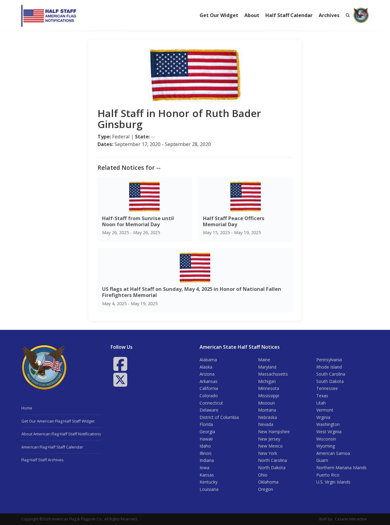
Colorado (209, 395)
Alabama (208, 359)
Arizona (207, 374)
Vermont (324, 410)
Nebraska (267, 417)
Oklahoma (268, 482)
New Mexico (270, 446)
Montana (267, 410)
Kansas (207, 475)
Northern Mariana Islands (341, 467)
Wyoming (325, 446)
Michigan (267, 381)
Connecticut (211, 403)
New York (267, 453)
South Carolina (330, 374)
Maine (264, 359)
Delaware (209, 410)
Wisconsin (326, 439)
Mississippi (268, 395)
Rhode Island (329, 367)
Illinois (206, 453)
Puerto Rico (327, 475)
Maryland (267, 367)
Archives (329, 15)
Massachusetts (273, 374)
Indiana (207, 460)
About (251, 15)
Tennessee (327, 388)
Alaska (206, 367)
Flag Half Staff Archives (42, 459)
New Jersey (269, 439)
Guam (322, 460)
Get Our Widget (219, 15)
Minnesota (268, 388)
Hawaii (206, 439)
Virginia (323, 417)
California (209, 388)
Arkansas (209, 381)
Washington (328, 424)
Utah (321, 403)
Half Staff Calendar (289, 15)
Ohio (263, 475)
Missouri (266, 403)
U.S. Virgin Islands (333, 482)
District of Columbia (219, 417)
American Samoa (333, 453)
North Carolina (272, 460)
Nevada (265, 424)
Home (26, 408)
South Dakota (330, 381)
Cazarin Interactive (351, 519)
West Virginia (329, 431)
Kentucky (209, 482)
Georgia (207, 431)
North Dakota (271, 467)
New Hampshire (274, 431)
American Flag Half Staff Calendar (52, 447)
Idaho (205, 446)
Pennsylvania (329, 359)
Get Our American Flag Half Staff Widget (57, 421)
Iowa (204, 467)
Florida (206, 424)
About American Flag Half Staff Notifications (61, 434)
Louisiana (209, 489)
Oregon (265, 489)
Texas (322, 395)
